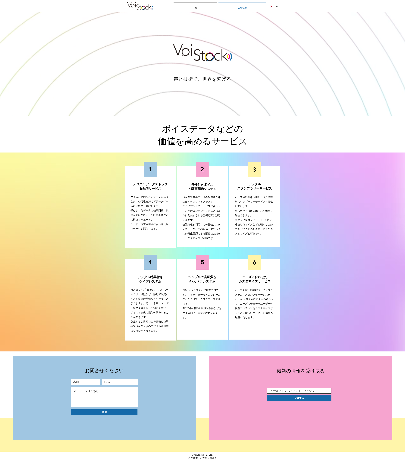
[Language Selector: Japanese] (274, 6)
